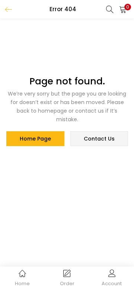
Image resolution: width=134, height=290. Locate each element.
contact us (99, 138)
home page (35, 138)
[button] (122, 9)
